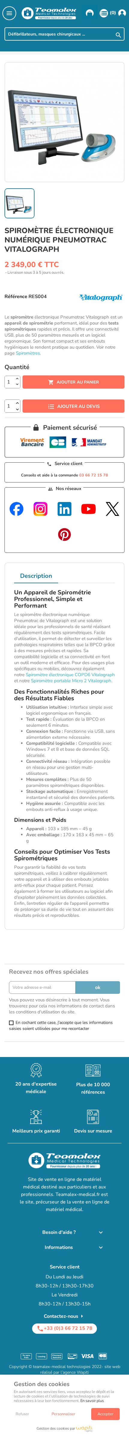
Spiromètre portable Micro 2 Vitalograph (71, 681)
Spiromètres (28, 353)
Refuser (22, 1414)
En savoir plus (92, 1401)
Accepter (105, 1414)
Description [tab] (36, 576)
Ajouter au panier (73, 382)
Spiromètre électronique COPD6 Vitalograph (70, 675)
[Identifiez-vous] (122, 13)
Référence (15, 296)
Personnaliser (63, 1414)
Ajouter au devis (78, 406)
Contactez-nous (65, 1316)
